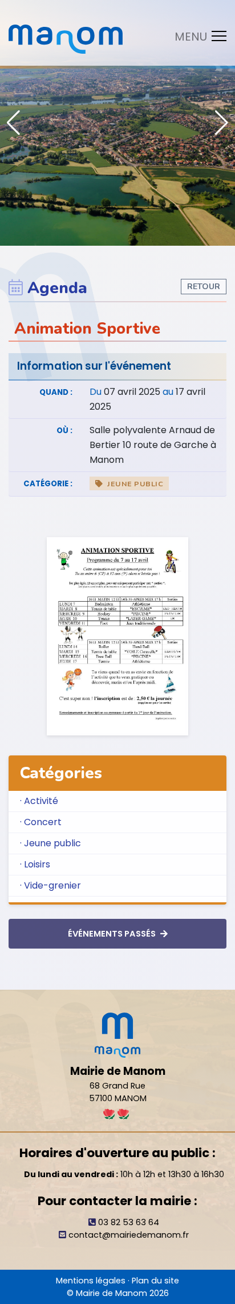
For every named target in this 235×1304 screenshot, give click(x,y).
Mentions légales (90, 1280)
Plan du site (155, 1280)
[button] (221, 122)
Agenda (57, 288)
